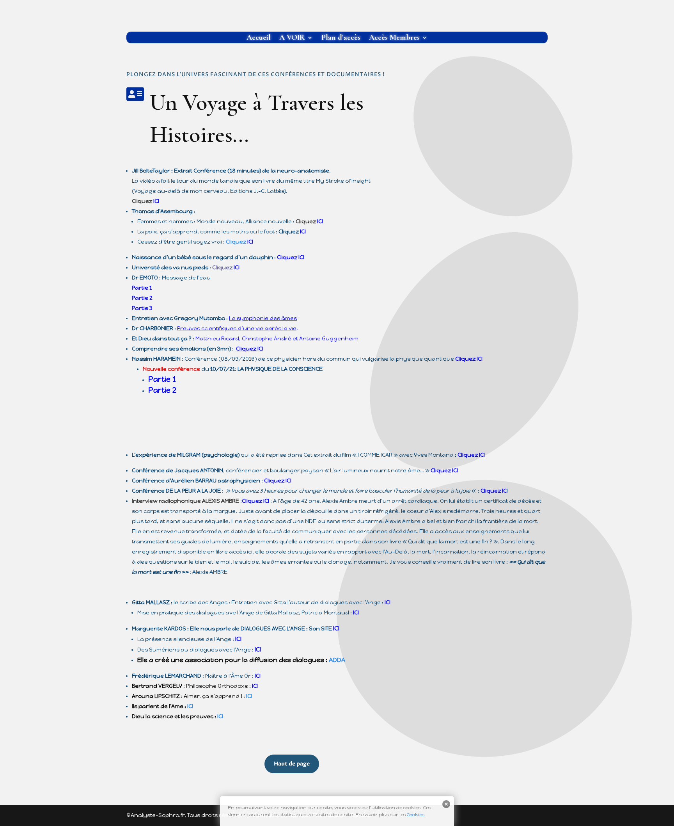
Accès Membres (394, 38)
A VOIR (292, 38)
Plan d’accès (340, 38)
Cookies (415, 814)
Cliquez (290, 257)
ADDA (337, 660)
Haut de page (292, 763)
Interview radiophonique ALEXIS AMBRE (186, 501)
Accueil (259, 38)
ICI (320, 221)
